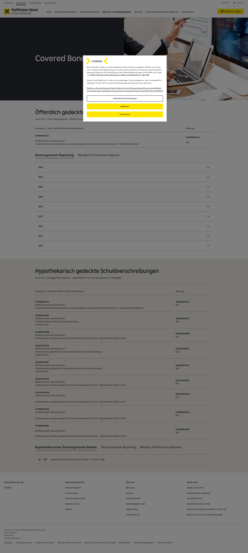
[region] (125, 88)
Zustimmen (125, 114)
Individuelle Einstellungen (125, 98)
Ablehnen (125, 106)
